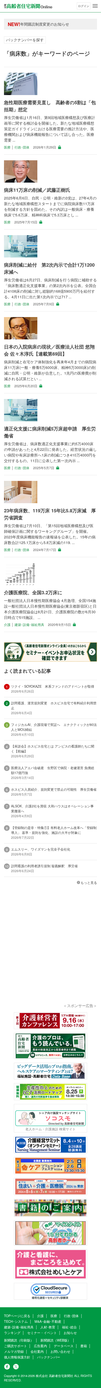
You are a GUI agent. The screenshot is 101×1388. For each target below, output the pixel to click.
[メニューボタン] (95, 6)
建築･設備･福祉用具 (29, 624)
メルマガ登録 (14, 1351)
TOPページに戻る (17, 1315)
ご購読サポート (15, 1345)
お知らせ (70, 1332)
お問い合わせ (60, 1351)
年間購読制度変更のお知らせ (44, 24)
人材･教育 (47, 1327)
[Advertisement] (50, 950)
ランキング (12, 1332)
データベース (64, 1345)
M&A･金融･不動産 (48, 1321)
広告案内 (40, 1345)
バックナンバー (48, 1357)
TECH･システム (16, 1321)
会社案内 (37, 1351)
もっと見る (89, 882)
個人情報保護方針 (17, 1357)
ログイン (83, 6)
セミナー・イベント (42, 1332)
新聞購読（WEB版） (55, 1340)
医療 (7, 147)
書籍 (83, 1345)
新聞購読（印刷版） (19, 1340)
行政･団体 (22, 147)
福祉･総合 (69, 1327)
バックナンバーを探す (25, 39)
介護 (7, 624)
